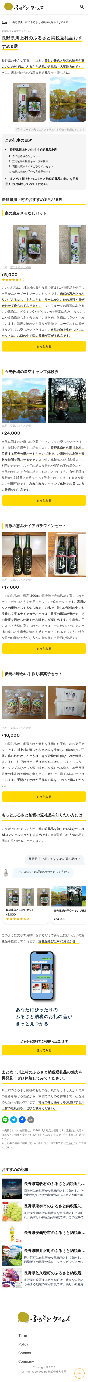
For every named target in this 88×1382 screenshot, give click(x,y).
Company (26, 1361)
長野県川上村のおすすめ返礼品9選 (33, 149)
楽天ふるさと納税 (20, 267)
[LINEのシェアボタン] (5, 1119)
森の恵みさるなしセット (26, 156)
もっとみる (44, 346)
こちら (69, 1143)
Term (22, 1336)
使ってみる (44, 1050)
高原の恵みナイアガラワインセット (32, 166)
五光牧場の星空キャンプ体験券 (30, 161)
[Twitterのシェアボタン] (13, 1119)
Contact (24, 1353)
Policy (23, 1344)
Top (4, 22)
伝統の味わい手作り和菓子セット (31, 171)
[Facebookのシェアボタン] (22, 1119)
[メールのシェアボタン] (30, 1119)
